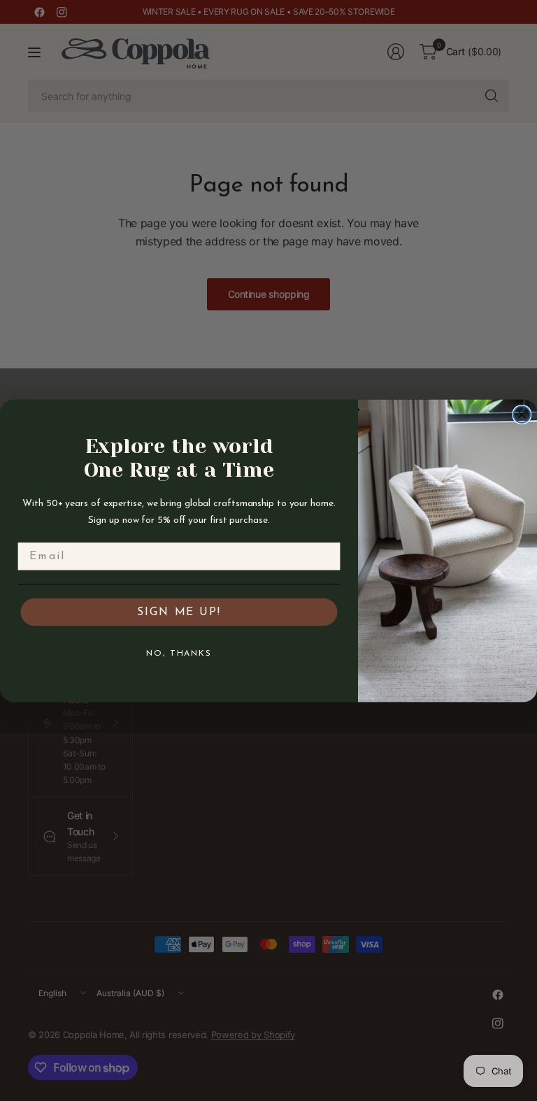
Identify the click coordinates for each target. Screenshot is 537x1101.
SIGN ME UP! (178, 611)
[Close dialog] (522, 414)
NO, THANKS (179, 653)
